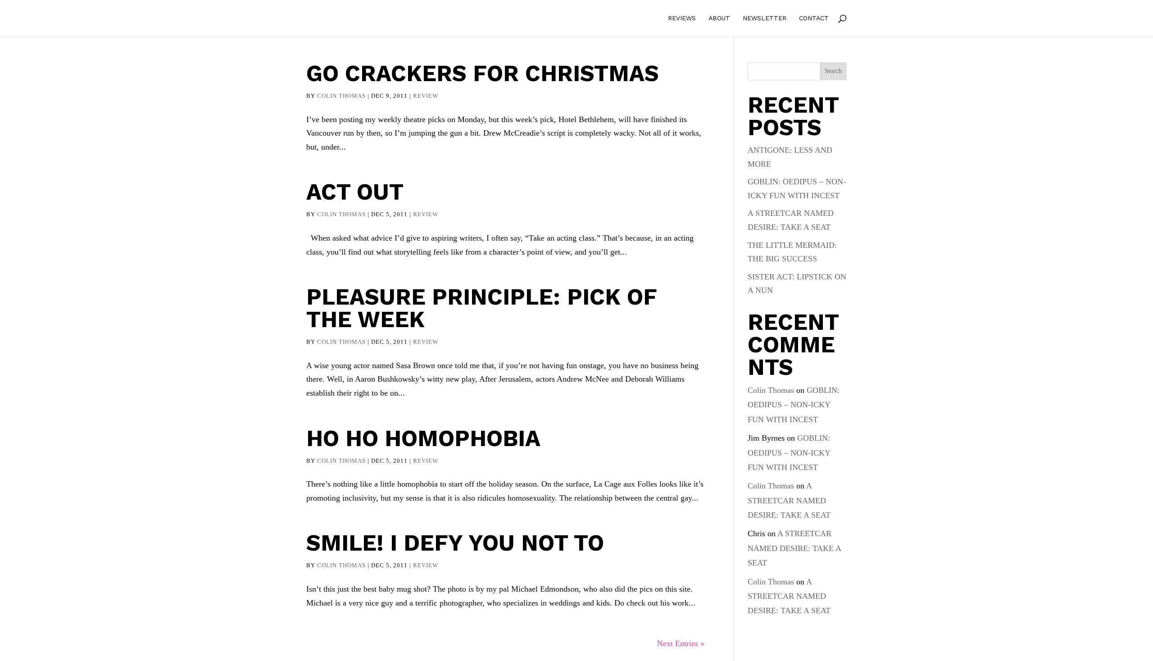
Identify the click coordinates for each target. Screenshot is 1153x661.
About (719, 18)
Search (833, 71)
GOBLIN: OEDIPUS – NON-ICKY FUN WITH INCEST (794, 405)
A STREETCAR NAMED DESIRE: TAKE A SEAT (789, 500)
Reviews (682, 18)
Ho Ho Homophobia (423, 438)
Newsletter (764, 18)
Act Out (355, 191)
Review (425, 95)
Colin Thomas (341, 95)
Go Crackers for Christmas (482, 73)
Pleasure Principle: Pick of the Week (481, 308)
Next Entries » (680, 643)
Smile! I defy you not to (455, 542)
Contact (814, 18)
